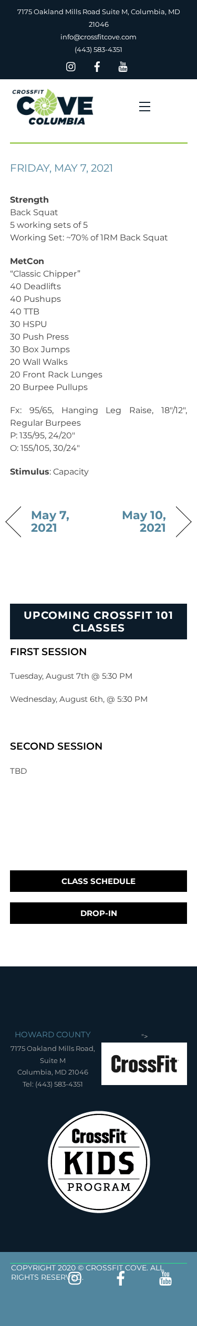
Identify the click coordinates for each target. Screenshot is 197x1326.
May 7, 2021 (50, 521)
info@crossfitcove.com (98, 37)
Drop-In (98, 913)
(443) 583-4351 (98, 49)
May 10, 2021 (135, 521)
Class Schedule (98, 881)
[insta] (71, 65)
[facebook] (97, 65)
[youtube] (122, 65)
